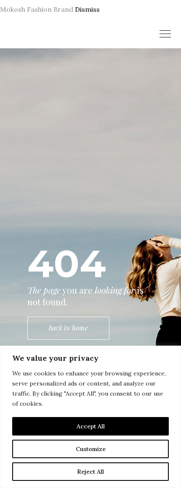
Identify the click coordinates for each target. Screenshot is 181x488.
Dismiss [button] (87, 9)
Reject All (90, 471)
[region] (90, 417)
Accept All (91, 426)
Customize (91, 449)
